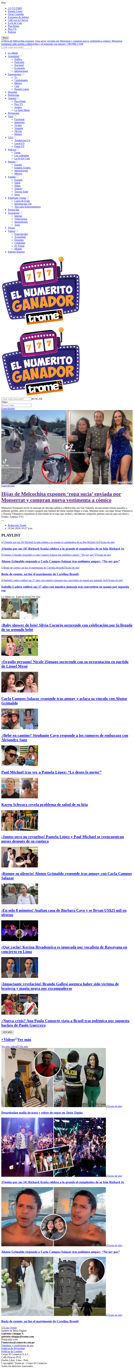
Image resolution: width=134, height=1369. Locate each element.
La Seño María (22, 110)
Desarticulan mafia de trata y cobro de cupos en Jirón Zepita (42, 1112)
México (18, 173)
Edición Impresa (16, 251)
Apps (17, 224)
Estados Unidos (22, 167)
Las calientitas (21, 155)
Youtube (18, 128)
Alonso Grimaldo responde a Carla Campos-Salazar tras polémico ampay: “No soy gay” (60, 561)
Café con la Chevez (18, 20)
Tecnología (13, 213)
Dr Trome (19, 245)
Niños (17, 185)
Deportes (12, 92)
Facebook (19, 119)
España (18, 164)
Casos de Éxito (22, 200)
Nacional (19, 65)
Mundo (11, 161)
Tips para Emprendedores (27, 206)
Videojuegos (20, 219)
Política (18, 59)
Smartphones (21, 221)
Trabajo (18, 188)
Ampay (18, 107)
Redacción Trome (17, 525)
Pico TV (12, 29)
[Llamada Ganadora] (41, 325)
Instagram (19, 122)
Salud (17, 182)
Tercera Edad (21, 191)
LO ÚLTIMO (15, 8)
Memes (18, 134)
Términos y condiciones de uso (17, 1345)
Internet (18, 216)
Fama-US (19, 146)
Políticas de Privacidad (13, 1348)
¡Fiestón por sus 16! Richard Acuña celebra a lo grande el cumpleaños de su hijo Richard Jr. (62, 548)
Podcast (12, 32)
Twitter (18, 125)
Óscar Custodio (16, 14)
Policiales (19, 62)
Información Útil (23, 203)
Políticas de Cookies (11, 1351)
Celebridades (21, 80)
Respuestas (13, 113)
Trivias (11, 227)
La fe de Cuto (15, 23)
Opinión (12, 98)
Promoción (13, 209)
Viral (10, 116)
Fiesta (17, 152)
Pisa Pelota (13, 26)
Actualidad (13, 56)
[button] (37, 398)
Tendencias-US (22, 140)
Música (18, 83)
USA (10, 137)
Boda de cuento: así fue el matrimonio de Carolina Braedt (40, 574)
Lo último (13, 53)
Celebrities (19, 243)
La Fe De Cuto (22, 158)
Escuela (18, 179)
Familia (12, 176)
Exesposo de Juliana (18, 17)
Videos (11, 231)
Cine (16, 86)
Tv (15, 77)
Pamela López (15, 11)
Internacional (21, 71)
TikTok (18, 131)
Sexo (17, 194)
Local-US (19, 143)
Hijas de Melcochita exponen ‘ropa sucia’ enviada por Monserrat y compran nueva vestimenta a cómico (61, 497)
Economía (19, 68)
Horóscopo (13, 95)
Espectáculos (14, 74)
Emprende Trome (17, 197)
